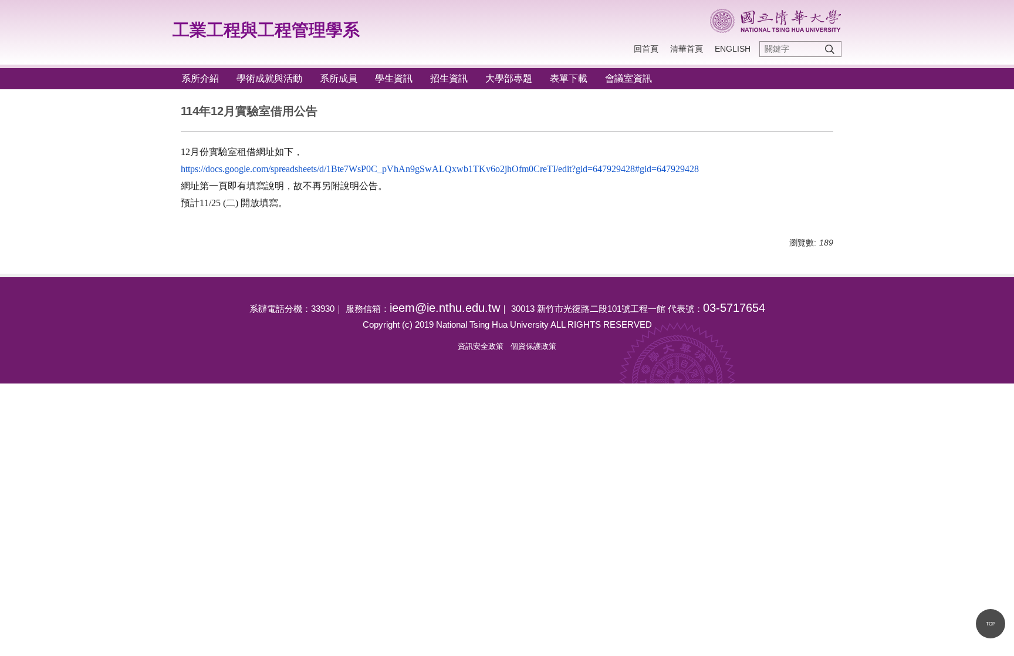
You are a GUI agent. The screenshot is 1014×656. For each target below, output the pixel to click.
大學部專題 (508, 78)
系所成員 (338, 78)
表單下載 (568, 78)
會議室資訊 (628, 78)
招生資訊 (449, 78)
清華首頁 (686, 48)
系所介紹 (200, 78)
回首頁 (646, 48)
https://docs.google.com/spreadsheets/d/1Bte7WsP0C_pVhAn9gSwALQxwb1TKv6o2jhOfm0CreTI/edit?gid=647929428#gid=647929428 (440, 169)
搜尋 (830, 49)
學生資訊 (394, 78)
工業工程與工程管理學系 (266, 30)
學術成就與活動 (269, 78)
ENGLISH (733, 48)
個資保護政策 (533, 346)
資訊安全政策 (480, 346)
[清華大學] (775, 20)
